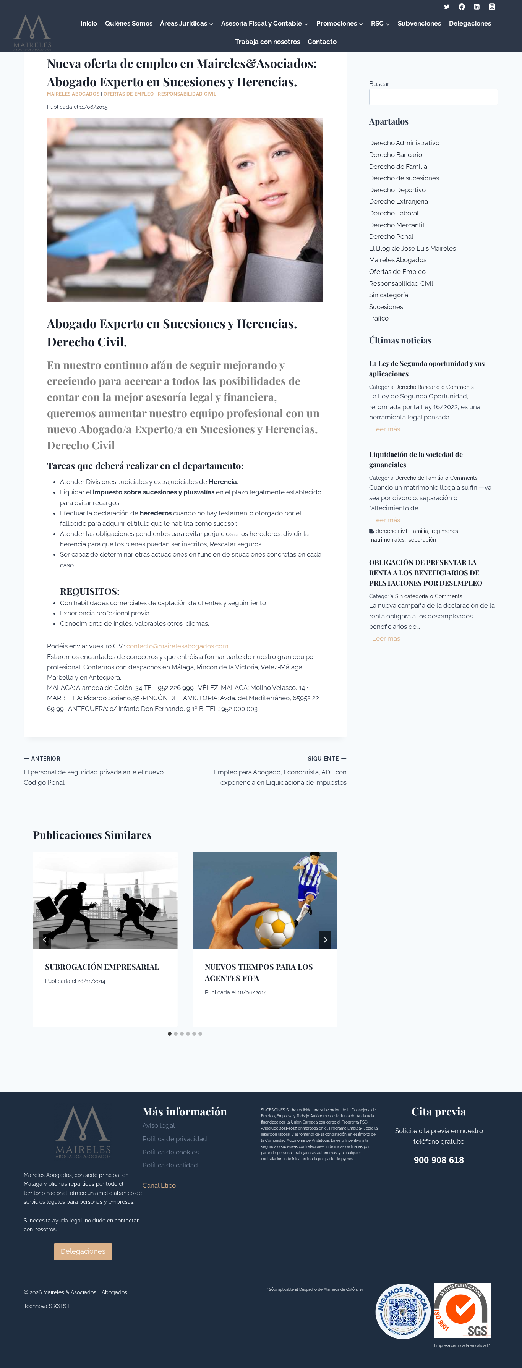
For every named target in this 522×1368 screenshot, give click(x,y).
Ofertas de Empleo (129, 94)
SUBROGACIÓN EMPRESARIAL (102, 966)
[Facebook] (462, 6)
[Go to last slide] (45, 940)
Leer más (387, 430)
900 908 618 (439, 1160)
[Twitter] (447, 6)
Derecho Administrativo (404, 143)
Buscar (379, 83)
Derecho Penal (391, 236)
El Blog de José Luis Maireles (412, 248)
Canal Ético (159, 1185)
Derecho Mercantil (397, 225)
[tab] (170, 1034)
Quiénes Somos (128, 23)
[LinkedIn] (476, 6)
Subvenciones (419, 23)
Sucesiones (386, 307)
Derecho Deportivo (397, 190)
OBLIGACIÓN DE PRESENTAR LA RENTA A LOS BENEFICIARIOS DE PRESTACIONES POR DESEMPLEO (425, 573)
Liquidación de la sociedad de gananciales (416, 459)
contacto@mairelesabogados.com (177, 646)
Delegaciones (470, 23)
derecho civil (391, 531)
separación (422, 540)
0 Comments (457, 387)
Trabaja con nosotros (267, 41)
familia (419, 531)
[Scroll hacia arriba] (503, 1345)
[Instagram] (491, 6)
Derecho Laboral (394, 213)
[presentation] (105, 900)
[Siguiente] (325, 940)
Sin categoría (388, 295)
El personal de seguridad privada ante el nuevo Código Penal (94, 771)
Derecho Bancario (395, 155)
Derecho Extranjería (398, 201)
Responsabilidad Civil (187, 94)
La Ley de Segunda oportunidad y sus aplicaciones (427, 368)
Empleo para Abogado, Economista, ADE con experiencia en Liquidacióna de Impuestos (280, 771)
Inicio (89, 23)
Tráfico (379, 318)
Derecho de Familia (398, 166)
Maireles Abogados (73, 94)
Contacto (322, 41)
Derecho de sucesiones (404, 178)
